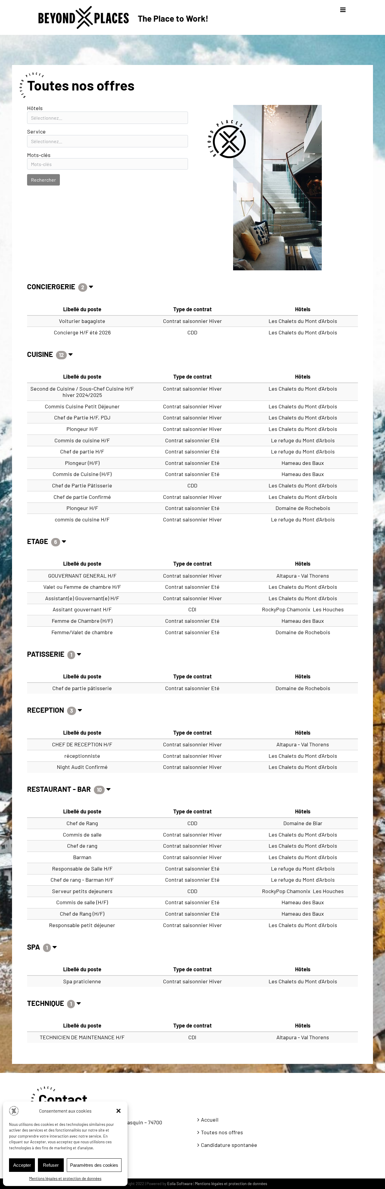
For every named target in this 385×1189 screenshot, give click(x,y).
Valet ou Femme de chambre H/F (82, 586)
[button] (119, 1111)
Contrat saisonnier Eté (192, 440)
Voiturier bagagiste (82, 321)
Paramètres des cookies (94, 1165)
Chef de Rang (82, 823)
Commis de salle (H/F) (82, 902)
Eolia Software (179, 1183)
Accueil (209, 1120)
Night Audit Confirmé (82, 766)
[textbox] (107, 118)
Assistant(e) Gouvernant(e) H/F (82, 598)
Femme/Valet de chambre (82, 632)
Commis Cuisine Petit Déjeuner (82, 406)
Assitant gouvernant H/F (82, 609)
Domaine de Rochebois (303, 508)
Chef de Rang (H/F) (82, 913)
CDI (192, 609)
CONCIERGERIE (52, 286)
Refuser (51, 1165)
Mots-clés (39, 155)
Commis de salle (82, 834)
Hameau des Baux (303, 462)
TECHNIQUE (46, 1003)
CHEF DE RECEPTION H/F (82, 744)
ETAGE (38, 541)
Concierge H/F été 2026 (82, 332)
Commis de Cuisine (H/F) (82, 474)
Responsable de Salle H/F (82, 868)
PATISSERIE (46, 654)
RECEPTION (46, 709)
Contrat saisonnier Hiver (192, 321)
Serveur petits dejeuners (82, 891)
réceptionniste (82, 755)
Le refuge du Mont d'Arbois (303, 440)
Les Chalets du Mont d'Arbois (303, 321)
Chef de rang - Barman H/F (82, 879)
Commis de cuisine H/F (82, 440)
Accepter (22, 1165)
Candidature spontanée (229, 1145)
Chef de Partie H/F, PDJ (82, 417)
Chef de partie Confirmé (82, 496)
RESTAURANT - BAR (59, 789)
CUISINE (40, 354)
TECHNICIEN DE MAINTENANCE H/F (82, 1037)
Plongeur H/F (82, 429)
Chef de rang (82, 845)
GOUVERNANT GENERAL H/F (82, 575)
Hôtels (35, 108)
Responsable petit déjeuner (82, 925)
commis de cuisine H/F (82, 519)
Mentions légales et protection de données (65, 1178)
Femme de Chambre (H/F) (82, 620)
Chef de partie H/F (82, 451)
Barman (82, 857)
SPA (34, 946)
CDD (192, 332)
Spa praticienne (82, 981)
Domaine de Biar (302, 823)
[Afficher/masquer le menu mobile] (343, 10)
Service (36, 131)
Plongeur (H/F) (82, 462)
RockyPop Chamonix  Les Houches (303, 609)
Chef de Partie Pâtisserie (82, 485)
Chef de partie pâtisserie (82, 688)
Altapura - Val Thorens (302, 575)
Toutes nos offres (222, 1132)
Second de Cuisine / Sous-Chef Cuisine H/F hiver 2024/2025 (82, 391)
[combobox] (107, 118)
